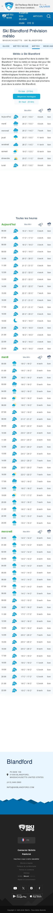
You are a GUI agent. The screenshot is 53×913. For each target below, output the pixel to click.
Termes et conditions (26, 870)
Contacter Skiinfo (26, 850)
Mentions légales (26, 863)
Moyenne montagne (26, 96)
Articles (38, 16)
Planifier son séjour (23, 16)
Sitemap (26, 873)
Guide (6, 46)
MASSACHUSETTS (12, 40)
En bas (26, 91)
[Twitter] (23, 888)
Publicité (26, 854)
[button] (48, 16)
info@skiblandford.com (20, 787)
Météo (36, 46)
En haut (26, 101)
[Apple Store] (36, 895)
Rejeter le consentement (26, 879)
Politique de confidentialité (26, 866)
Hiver (22, 23)
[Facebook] (39, 888)
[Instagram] (31, 888)
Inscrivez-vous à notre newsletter (26, 859)
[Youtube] (15, 888)
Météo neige (21, 46)
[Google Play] (20, 895)
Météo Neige (10, 16)
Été (29, 23)
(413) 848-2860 (14, 782)
